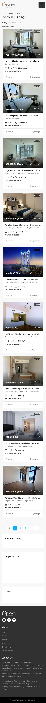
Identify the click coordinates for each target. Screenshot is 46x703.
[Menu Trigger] (42, 5)
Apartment (15, 567)
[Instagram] (9, 620)
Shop (12, 578)
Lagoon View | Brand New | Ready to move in (25, 170)
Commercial (12, 574)
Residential (11, 563)
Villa (12, 570)
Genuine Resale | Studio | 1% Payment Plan (24, 279)
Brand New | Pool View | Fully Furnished (22, 443)
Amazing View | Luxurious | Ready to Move (24, 498)
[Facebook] (4, 620)
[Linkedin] (14, 620)
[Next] (31, 528)
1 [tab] (24, 545)
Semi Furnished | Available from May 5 (22, 388)
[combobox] (14, 23)
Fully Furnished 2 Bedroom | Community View (25, 225)
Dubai (9, 598)
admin (10, 77)
